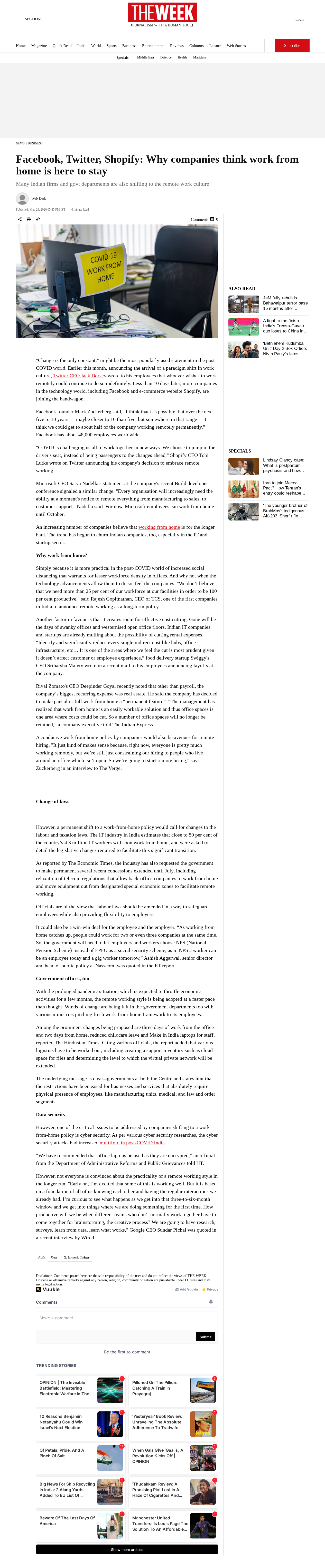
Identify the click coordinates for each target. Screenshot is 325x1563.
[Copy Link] (38, 219)
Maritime (199, 57)
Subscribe (292, 45)
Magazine (39, 46)
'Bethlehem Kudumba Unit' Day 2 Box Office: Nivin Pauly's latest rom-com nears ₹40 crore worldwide (285, 354)
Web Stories (236, 46)
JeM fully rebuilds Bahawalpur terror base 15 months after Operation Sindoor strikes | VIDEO (285, 308)
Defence (166, 57)
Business (129, 46)
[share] (20, 219)
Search (270, 45)
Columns (196, 46)
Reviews (177, 46)
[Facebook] (141, 32)
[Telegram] (184, 32)
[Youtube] (167, 32)
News (20, 143)
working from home (159, 527)
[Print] (29, 219)
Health (182, 57)
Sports (112, 46)
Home (21, 46)
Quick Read (62, 46)
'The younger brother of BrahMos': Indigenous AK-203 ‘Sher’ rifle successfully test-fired (285, 513)
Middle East (145, 57)
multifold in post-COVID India (132, 1142)
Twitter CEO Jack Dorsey (79, 375)
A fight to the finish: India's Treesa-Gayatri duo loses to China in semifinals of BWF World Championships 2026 (284, 333)
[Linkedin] (175, 32)
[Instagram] (158, 32)
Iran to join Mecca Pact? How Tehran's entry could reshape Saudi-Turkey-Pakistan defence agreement (285, 493)
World (96, 46)
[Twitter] (150, 32)
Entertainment (153, 46)
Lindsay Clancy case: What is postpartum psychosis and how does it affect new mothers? (283, 471)
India (81, 46)
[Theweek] (162, 12)
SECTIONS (33, 19)
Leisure (215, 46)
